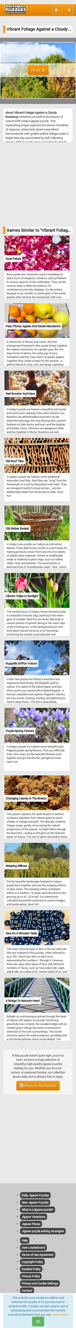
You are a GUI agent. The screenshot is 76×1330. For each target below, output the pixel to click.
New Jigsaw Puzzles (35, 1202)
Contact (27, 1290)
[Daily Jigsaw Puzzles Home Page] (15, 9)
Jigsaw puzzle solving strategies (43, 1231)
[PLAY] (38, 102)
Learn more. (60, 1314)
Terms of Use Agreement (38, 1254)
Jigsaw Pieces (31, 1224)
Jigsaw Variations (33, 1216)
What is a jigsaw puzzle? (37, 1209)
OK (38, 1321)
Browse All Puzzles (40, 1085)
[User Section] (57, 10)
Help (25, 1240)
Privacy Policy (31, 1276)
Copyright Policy (32, 1262)
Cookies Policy (31, 1269)
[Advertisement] (38, 184)
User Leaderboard (33, 1247)
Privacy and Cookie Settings (40, 1283)
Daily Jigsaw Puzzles (35, 1195)
